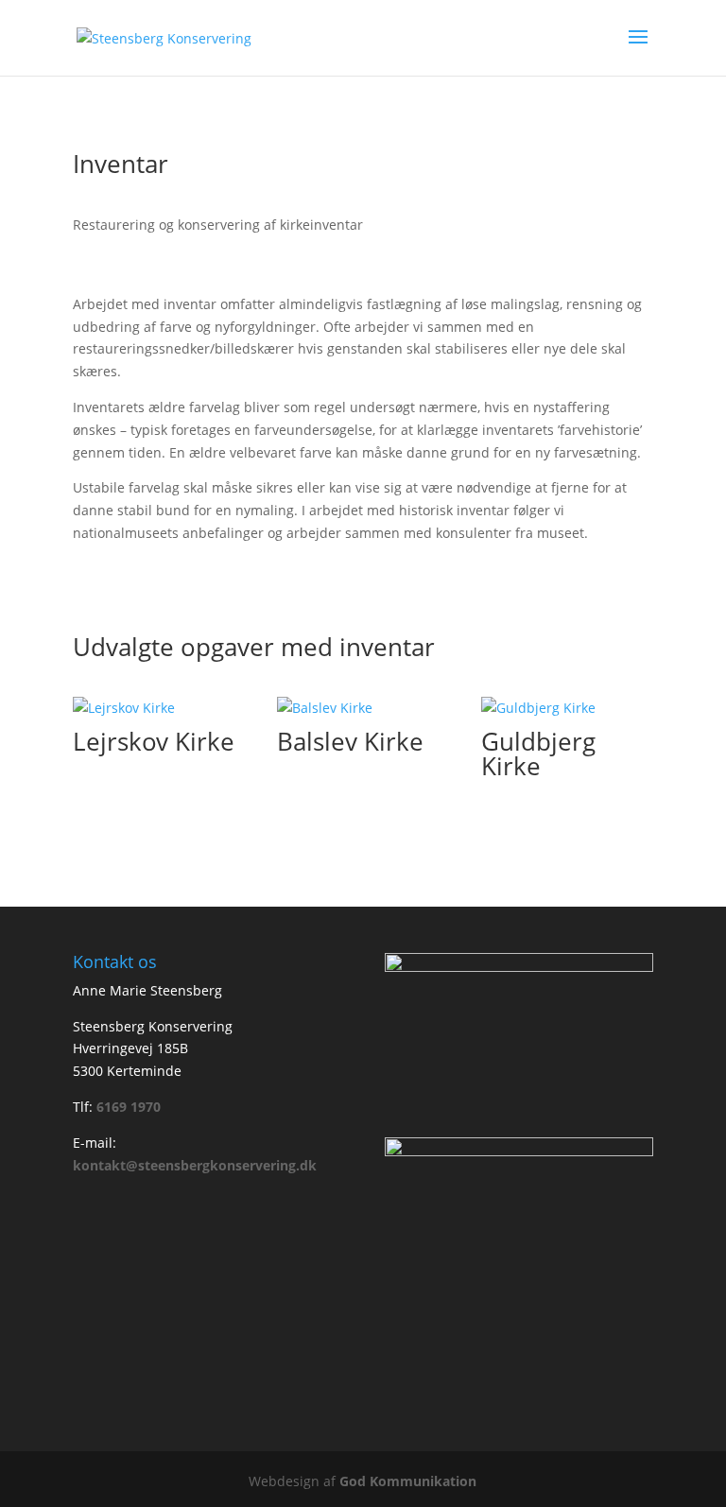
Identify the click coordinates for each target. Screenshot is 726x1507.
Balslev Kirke (350, 741)
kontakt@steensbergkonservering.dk (195, 1165)
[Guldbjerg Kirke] (567, 708)
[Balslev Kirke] (363, 708)
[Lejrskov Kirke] (159, 708)
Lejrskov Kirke (153, 741)
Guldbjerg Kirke (538, 753)
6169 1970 (128, 1107)
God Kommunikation (407, 1481)
